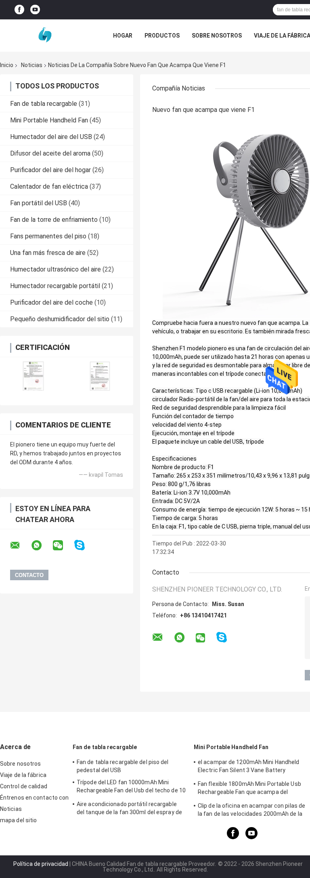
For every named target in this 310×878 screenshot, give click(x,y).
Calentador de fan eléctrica (49, 186)
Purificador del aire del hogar (50, 170)
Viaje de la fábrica (23, 775)
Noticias (31, 65)
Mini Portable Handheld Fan (49, 120)
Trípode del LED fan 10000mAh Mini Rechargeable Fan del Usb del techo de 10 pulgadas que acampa (131, 787)
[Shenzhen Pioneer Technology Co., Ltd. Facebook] (19, 10)
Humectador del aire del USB (51, 137)
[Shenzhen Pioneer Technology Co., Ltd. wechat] (63, 545)
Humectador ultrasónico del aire (55, 269)
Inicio (6, 65)
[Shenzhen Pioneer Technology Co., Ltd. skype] (84, 545)
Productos (162, 35)
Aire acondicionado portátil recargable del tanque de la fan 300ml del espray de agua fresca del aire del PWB (129, 809)
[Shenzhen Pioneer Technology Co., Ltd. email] (20, 545)
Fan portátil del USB (38, 203)
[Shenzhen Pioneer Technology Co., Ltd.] (44, 35)
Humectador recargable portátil (55, 286)
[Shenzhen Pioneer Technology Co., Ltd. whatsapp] (41, 545)
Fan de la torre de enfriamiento (54, 219)
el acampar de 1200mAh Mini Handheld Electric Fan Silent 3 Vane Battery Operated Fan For (249, 767)
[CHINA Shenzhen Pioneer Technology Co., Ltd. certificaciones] (33, 376)
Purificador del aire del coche (51, 302)
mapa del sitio (18, 820)
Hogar (122, 35)
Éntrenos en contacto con (34, 797)
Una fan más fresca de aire (48, 253)
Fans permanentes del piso (48, 236)
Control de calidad (23, 786)
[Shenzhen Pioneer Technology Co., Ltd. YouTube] (35, 10)
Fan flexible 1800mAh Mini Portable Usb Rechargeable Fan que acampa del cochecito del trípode (249, 789)
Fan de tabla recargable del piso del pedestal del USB (123, 766)
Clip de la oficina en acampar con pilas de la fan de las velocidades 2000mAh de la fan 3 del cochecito (251, 810)
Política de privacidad (40, 864)
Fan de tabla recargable (43, 103)
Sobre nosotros (217, 35)
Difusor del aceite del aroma (50, 153)
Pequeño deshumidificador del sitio (59, 319)
